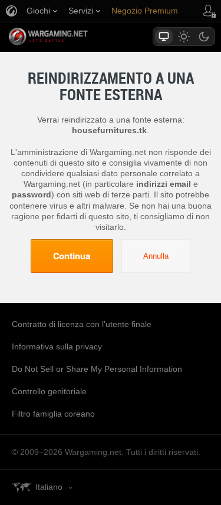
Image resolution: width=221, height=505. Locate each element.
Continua (72, 255)
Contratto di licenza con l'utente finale (81, 324)
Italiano (48, 486)
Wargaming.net (69, 36)
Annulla (156, 256)
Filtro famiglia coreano (53, 413)
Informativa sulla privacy (57, 346)
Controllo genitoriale (49, 391)
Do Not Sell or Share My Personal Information (97, 369)
